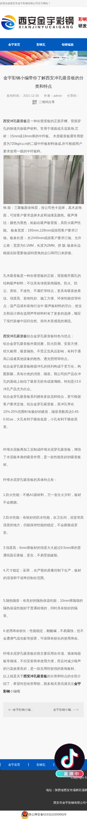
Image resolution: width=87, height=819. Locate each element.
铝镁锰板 (68, 44)
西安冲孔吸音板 (35, 676)
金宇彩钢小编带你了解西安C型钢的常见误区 (23, 709)
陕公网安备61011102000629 (47, 814)
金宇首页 (14, 44)
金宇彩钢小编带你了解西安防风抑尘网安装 (66, 709)
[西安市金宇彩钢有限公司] (38, 22)
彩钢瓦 (41, 44)
